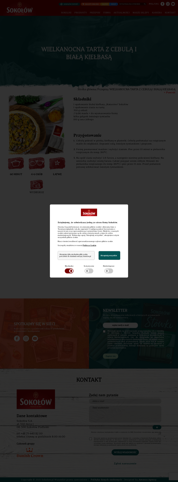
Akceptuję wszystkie (108, 255)
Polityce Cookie (89, 245)
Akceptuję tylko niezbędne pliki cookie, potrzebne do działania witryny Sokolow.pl (75, 255)
